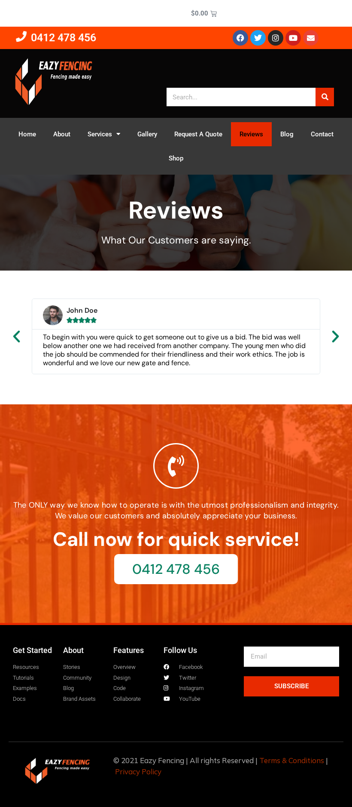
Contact (322, 134)
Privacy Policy (138, 771)
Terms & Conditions (291, 760)
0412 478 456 (63, 37)
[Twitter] (258, 38)
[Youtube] (293, 38)
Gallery (147, 134)
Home (27, 134)
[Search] (325, 97)
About (61, 134)
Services (100, 134)
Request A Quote (198, 134)
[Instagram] (275, 38)
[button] (16, 336)
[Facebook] (240, 38)
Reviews (251, 134)
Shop (176, 158)
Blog (287, 134)
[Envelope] (311, 38)
